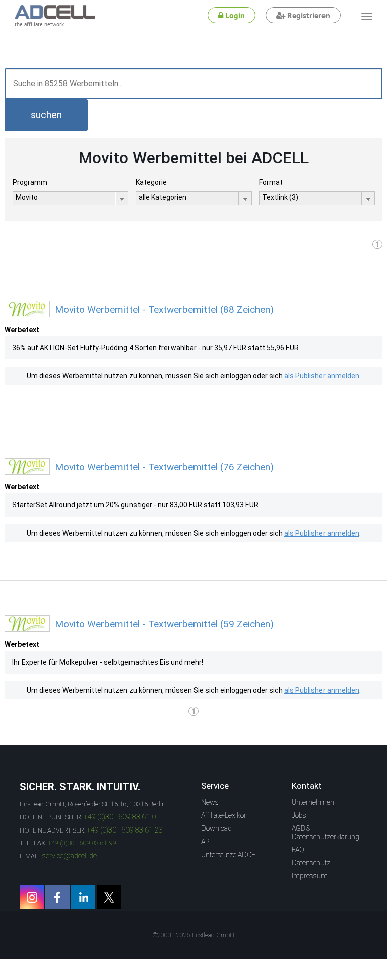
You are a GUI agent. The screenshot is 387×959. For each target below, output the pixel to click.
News (210, 802)
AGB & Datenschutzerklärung (325, 832)
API (206, 842)
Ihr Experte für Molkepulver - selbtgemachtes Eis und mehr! (107, 662)
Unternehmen (313, 802)
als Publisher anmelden (321, 376)
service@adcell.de (69, 856)
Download (216, 828)
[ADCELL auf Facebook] (57, 897)
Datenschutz (311, 863)
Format (271, 182)
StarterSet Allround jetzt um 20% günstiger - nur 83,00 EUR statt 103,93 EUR (135, 505)
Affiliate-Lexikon (224, 815)
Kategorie (151, 182)
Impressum (310, 876)
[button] (46, 115)
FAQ (298, 850)
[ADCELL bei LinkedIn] (83, 897)
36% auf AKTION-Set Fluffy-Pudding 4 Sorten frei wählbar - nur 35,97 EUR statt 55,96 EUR (155, 348)
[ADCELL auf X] (109, 897)
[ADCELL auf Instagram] (32, 897)
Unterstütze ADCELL (232, 855)
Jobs (299, 815)
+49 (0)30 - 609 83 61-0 (120, 817)
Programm (30, 182)
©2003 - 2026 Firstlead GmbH (193, 935)
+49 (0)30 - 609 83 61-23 (125, 830)
